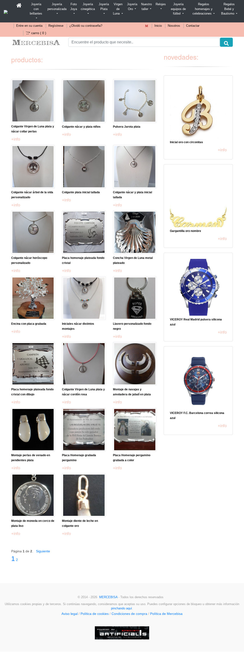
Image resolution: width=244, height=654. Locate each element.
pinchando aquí (121, 608)
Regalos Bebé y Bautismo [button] (228, 8)
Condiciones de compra (129, 614)
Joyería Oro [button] (132, 6)
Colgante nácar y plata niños (81, 126)
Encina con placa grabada (28, 323)
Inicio (158, 25)
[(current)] (19, 5)
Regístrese (55, 25)
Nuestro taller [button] (146, 6)
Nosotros (174, 25)
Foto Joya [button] (73, 6)
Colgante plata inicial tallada (81, 192)
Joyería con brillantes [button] (36, 8)
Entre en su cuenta (29, 25)
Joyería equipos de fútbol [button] (178, 8)
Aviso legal (69, 614)
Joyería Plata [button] (104, 6)
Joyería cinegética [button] (88, 6)
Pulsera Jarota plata (126, 126)
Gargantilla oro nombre (185, 231)
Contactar (192, 25)
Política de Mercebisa (166, 614)
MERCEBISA (108, 597)
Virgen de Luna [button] (117, 8)
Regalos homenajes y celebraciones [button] (203, 8)
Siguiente (43, 551)
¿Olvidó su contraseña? (85, 25)
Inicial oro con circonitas (186, 142)
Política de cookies (95, 614)
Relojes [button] (161, 4)
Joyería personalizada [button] (56, 6)
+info (15, 139)
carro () (38, 33)
